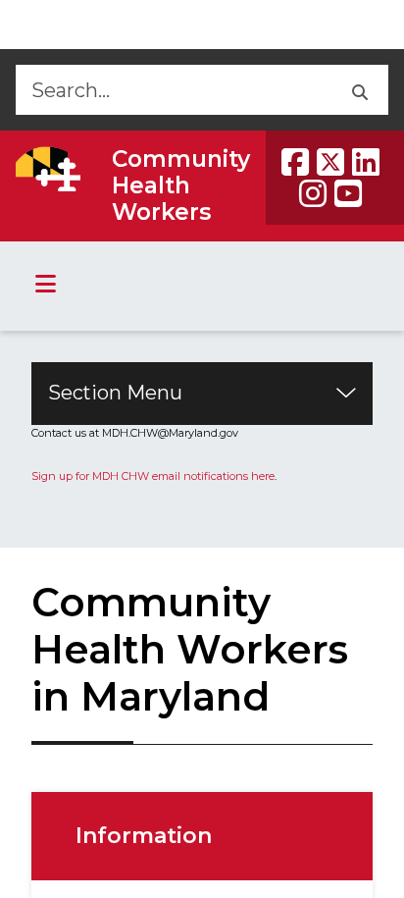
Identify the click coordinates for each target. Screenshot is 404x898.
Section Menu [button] (115, 392)
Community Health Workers (181, 185)
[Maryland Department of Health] (48, 168)
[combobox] (172, 90)
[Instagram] (313, 193)
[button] (358, 90)
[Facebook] (295, 162)
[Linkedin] (365, 162)
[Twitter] (330, 162)
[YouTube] (348, 193)
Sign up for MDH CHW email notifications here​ (153, 476)
